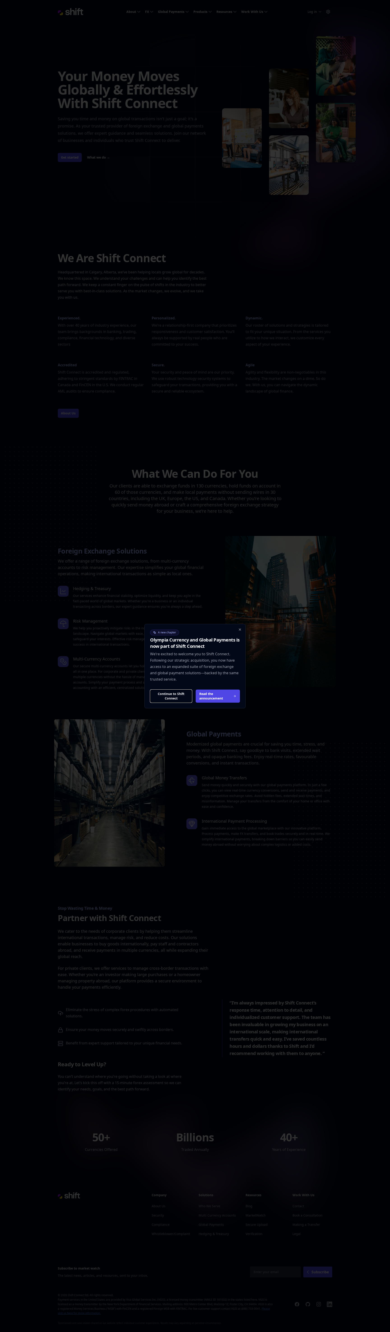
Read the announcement (211, 696)
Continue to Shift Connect (171, 696)
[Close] (240, 629)
